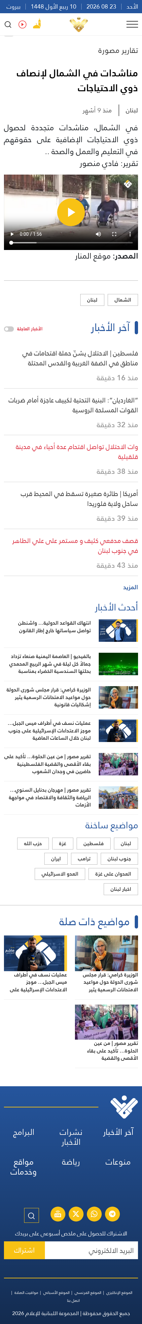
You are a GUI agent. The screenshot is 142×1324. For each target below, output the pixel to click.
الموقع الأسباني (56, 1292)
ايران (56, 858)
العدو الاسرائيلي (60, 874)
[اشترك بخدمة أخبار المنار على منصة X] (76, 1215)
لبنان (132, 110)
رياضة (71, 1162)
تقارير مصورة (118, 50)
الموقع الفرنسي (88, 1292)
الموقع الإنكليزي (119, 1292)
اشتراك (24, 1250)
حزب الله (33, 843)
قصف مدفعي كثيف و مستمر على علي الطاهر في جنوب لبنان (75, 545)
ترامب (84, 858)
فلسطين (94, 843)
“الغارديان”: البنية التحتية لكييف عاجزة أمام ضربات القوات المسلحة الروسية (73, 405)
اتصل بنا (73, 1300)
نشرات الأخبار (71, 1137)
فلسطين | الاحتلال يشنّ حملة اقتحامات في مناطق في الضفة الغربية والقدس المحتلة (80, 358)
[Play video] (71, 212)
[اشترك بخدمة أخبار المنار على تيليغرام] (112, 1215)
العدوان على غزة (113, 874)
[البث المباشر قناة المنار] (57, 1215)
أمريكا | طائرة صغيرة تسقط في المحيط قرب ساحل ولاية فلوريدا (79, 498)
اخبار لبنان (121, 889)
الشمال (123, 300)
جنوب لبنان (119, 858)
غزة (62, 843)
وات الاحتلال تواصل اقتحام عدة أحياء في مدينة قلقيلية (77, 451)
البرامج (23, 1132)
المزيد (130, 587)
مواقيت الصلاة (26, 1292)
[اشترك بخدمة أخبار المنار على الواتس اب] (94, 1215)
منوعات (118, 1162)
